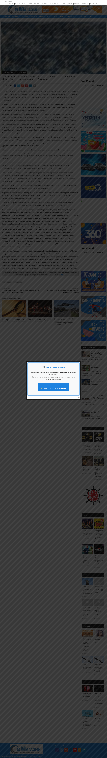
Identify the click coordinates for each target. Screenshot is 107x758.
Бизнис (17, 4)
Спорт (70, 4)
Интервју (44, 4)
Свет (30, 4)
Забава (64, 4)
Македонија (9, 4)
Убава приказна (54, 4)
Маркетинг (93, 4)
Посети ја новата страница (54, 388)
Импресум (85, 4)
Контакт (76, 4)
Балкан (24, 4)
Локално (36, 4)
